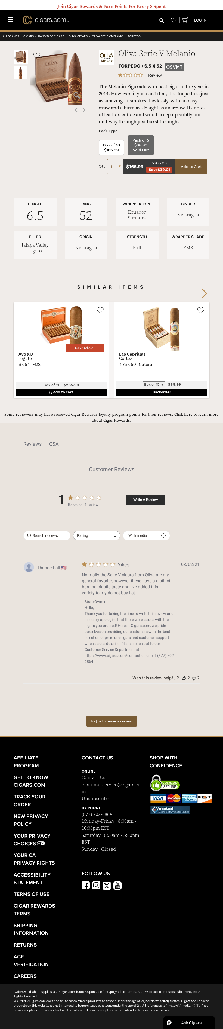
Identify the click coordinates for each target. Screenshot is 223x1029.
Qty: (103, 166)
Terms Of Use (31, 894)
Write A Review (145, 499)
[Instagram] (96, 886)
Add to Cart (191, 166)
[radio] (111, 147)
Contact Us (93, 777)
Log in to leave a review (111, 721)
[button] (21, 62)
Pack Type (108, 131)
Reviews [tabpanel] (32, 444)
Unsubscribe (95, 798)
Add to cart (63, 392)
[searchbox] (46, 535)
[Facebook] (86, 886)
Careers (25, 976)
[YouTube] (117, 886)
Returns (25, 944)
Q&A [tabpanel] (54, 444)
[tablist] (111, 444)
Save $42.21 (85, 347)
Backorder (162, 392)
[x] (107, 885)
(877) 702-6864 (97, 814)
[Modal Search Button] (161, 21)
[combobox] (96, 535)
